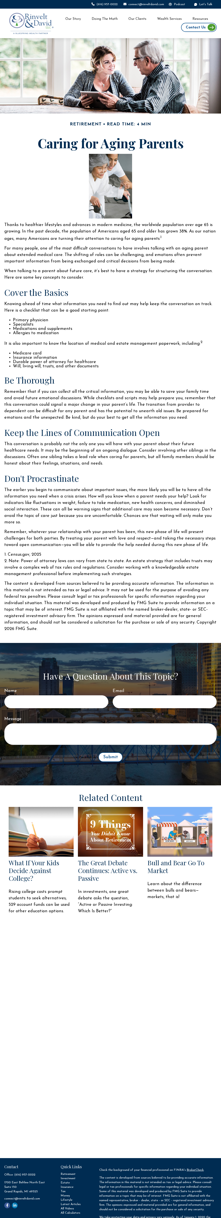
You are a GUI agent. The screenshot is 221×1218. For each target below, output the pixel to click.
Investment (68, 1178)
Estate (65, 1182)
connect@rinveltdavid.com (146, 4)
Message (13, 719)
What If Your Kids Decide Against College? (34, 870)
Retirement (68, 1174)
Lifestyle (66, 1200)
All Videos (67, 1208)
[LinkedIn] (15, 1205)
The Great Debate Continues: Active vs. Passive (107, 870)
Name (10, 691)
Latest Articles (71, 1204)
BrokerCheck (195, 1170)
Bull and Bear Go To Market (175, 866)
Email (118, 691)
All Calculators (70, 1213)
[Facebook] (7, 1205)
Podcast (179, 4)
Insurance (67, 1187)
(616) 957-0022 (107, 4)
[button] (73, 19)
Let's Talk (205, 4)
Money (65, 1195)
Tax (63, 1191)
